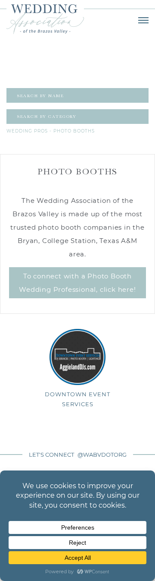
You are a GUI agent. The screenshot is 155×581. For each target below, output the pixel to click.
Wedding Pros (27, 131)
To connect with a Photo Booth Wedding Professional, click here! (77, 283)
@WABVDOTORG (102, 454)
